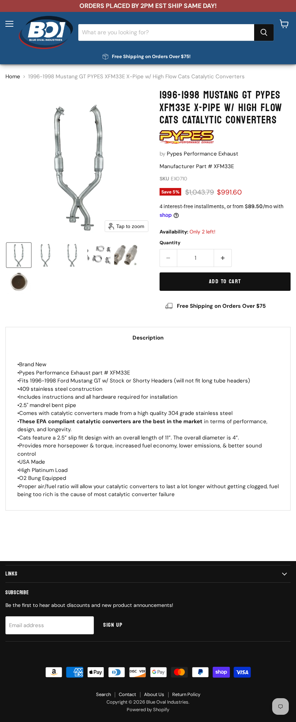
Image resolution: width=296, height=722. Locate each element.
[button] (18, 255)
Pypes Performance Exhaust (202, 153)
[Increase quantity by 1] (223, 258)
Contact (127, 694)
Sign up (112, 625)
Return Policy (186, 694)
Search (103, 694)
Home (12, 77)
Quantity (170, 242)
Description (148, 337)
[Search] (264, 32)
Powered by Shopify (148, 709)
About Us (154, 694)
